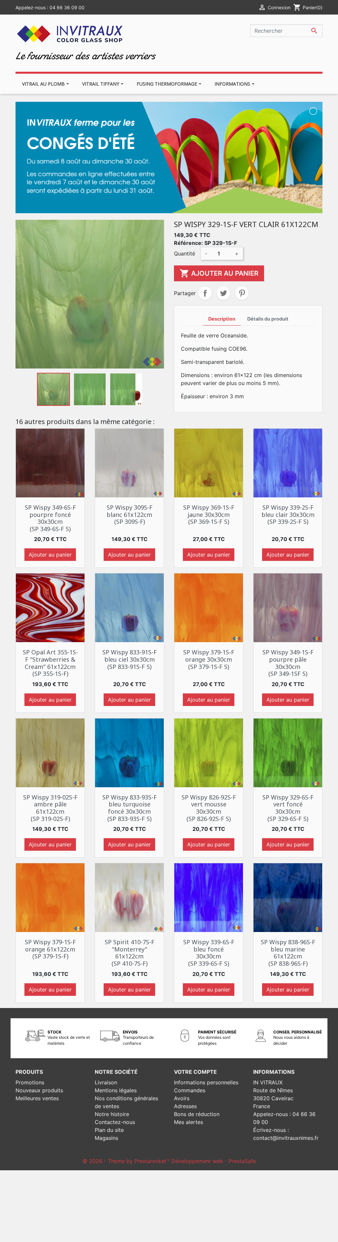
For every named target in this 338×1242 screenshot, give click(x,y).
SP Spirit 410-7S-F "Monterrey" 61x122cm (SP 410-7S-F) (129, 952)
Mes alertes (188, 1122)
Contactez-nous (115, 1122)
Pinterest (242, 293)
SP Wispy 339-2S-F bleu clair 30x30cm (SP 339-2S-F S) (288, 514)
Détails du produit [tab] (267, 319)
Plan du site (109, 1130)
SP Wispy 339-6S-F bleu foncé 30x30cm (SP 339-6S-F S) (208, 952)
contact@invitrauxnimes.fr (286, 1138)
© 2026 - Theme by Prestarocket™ (127, 1161)
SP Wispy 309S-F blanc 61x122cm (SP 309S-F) (129, 514)
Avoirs (181, 1098)
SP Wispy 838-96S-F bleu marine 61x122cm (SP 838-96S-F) (288, 952)
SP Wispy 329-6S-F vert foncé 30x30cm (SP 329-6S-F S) (288, 808)
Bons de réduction (197, 1114)
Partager (205, 293)
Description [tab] (221, 319)
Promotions (30, 1082)
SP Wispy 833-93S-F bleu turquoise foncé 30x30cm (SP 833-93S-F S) (129, 808)
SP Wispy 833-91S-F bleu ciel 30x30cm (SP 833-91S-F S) (129, 659)
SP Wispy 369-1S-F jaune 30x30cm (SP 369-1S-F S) (208, 514)
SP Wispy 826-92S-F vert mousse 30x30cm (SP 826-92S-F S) (209, 808)
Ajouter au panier (219, 273)
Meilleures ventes (37, 1098)
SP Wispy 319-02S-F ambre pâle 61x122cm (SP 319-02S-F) (50, 808)
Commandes (189, 1090)
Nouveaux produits (39, 1090)
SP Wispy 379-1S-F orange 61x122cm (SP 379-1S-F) (50, 949)
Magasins (106, 1138)
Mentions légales (116, 1090)
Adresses (185, 1106)
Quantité (184, 253)
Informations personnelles (206, 1082)
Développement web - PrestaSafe (213, 1161)
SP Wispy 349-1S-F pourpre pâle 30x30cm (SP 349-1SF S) (288, 663)
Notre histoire (112, 1114)
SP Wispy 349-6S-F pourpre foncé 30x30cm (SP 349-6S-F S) (50, 518)
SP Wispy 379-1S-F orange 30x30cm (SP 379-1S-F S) (208, 659)
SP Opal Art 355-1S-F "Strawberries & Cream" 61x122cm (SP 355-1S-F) (50, 663)
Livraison (106, 1082)
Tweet (223, 293)
